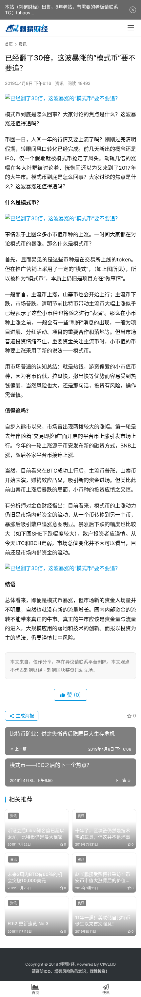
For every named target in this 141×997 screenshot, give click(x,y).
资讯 (59, 83)
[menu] (131, 28)
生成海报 (24, 715)
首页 (9, 44)
